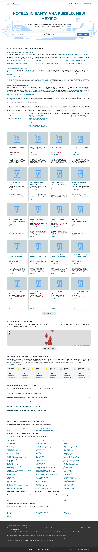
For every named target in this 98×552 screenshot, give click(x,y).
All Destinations (22, 540)
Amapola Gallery (10, 456)
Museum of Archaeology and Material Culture (45, 467)
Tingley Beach (66, 468)
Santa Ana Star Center (68, 454)
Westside (65, 500)
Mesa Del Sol (38, 513)
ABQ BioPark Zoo (11, 443)
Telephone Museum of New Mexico (71, 460)
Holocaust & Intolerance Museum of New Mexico (46, 444)
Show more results (49, 313)
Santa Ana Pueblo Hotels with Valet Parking (38, 128)
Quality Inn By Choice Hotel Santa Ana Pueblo (17, 63)
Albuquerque (10, 510)
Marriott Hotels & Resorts (62, 54)
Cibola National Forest (12, 471)
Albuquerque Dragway (12, 452)
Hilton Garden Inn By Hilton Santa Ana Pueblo (72, 63)
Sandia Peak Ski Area (68, 450)
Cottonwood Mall (11, 478)
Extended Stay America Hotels (27, 55)
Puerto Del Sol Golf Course (41, 485)
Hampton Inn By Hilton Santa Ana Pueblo (16, 64)
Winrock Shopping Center (69, 488)
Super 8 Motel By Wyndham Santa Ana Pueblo (73, 64)
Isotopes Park (38, 454)
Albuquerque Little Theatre (13, 453)
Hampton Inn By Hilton (73, 54)
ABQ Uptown (10, 444)
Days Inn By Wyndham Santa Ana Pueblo (16, 60)
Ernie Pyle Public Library (12, 484)
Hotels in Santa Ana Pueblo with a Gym (37, 125)
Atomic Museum (10, 460)
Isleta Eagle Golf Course (40, 452)
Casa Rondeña (23, 98)
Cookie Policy (46, 549)
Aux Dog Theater (11, 461)
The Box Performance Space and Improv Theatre (74, 461)
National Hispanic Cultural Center (42, 470)
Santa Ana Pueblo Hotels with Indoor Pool (38, 116)
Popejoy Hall (38, 484)
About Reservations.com (12, 540)
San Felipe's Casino (67, 443)
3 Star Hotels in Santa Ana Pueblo (14, 117)
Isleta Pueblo (10, 517)
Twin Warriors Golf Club (68, 475)
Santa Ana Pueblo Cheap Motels (17, 68)
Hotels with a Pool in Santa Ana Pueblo (37, 115)
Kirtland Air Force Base (40, 459)
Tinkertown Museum (67, 471)
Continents (9, 44)
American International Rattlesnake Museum (16, 457)
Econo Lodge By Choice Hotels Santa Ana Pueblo (46, 64)
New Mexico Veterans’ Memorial (42, 477)
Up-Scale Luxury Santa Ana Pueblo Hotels (20, 94)
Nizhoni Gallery (38, 478)
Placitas (37, 516)
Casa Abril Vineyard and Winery (14, 466)
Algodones (9, 512)
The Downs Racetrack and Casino (70, 464)
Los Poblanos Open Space (41, 463)
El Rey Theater (10, 482)
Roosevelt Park (66, 440)
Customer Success (38, 540)
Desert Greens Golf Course (13, 480)
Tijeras (64, 516)
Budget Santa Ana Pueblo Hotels (17, 85)
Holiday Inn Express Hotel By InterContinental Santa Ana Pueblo (75, 61)
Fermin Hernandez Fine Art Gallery (14, 488)
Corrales (9, 516)
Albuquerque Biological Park (13, 447)
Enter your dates (49, 348)
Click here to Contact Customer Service (57, 535)
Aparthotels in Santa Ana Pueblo (57, 117)
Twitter (26, 543)
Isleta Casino (38, 450)
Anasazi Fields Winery (12, 459)
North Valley (10, 74)
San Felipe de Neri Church (69, 442)
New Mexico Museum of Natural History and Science (46, 473)
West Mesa (85, 73)
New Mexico (36, 44)
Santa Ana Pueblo (67, 513)
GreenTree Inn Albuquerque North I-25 (44, 70)
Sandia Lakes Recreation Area (70, 446)
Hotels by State (30, 540)
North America (17, 44)
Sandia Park (66, 512)
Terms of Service (32, 549)
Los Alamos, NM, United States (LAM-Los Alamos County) (47, 428)
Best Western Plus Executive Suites (46, 80)
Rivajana (65, 510)
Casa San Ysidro (11, 468)
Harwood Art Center (31, 90)
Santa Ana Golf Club (67, 452)
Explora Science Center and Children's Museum (17, 485)
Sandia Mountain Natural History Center (72, 447)
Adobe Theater (10, 446)
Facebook (22, 543)
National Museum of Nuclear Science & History (45, 471)
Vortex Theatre (66, 487)
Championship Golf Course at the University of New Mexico (20, 470)
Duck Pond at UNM (40, 90)
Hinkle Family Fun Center (40, 443)
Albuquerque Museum (12, 454)
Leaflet (75, 345)
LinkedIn (39, 543)
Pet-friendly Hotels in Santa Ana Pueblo (79, 116)
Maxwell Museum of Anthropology (42, 466)
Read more (11, 164)
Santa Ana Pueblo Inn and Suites (17, 77)
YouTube (30, 543)
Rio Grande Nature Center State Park (43, 488)
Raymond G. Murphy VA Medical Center (43, 487)
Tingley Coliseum (67, 470)
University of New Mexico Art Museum (71, 478)
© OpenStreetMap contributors (85, 345)
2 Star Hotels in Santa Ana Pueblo (14, 118)
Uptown (81, 90)
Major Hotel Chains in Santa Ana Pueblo (20, 52)
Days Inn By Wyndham (83, 54)
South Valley (66, 515)
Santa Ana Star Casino (68, 453)
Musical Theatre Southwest (41, 468)
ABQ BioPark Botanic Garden (13, 442)
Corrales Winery (10, 477)
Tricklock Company (67, 473)
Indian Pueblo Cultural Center (41, 446)
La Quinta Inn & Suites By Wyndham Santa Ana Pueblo (46, 63)
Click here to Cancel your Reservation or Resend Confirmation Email (22, 535)
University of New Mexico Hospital (70, 481)
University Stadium (67, 482)
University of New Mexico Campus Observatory (73, 480)
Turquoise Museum (51, 90)
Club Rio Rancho (11, 473)
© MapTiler (78, 345)
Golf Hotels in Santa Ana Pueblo (78, 115)
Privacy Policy (40, 549)
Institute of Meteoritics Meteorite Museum (44, 447)
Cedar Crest (10, 515)
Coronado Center (11, 474)
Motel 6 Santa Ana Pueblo (40, 60)
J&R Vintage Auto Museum (41, 456)
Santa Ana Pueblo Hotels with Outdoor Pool (38, 118)
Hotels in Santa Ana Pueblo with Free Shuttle (38, 119)
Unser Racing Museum (68, 485)
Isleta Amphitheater (39, 449)
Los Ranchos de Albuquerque (41, 512)
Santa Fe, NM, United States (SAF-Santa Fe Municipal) (47, 430)
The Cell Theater (67, 463)
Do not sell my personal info (49, 540)
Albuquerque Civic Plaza (12, 449)
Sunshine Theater (67, 459)
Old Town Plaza (38, 480)
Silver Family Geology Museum (70, 456)
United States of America (26, 44)
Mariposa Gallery (39, 464)
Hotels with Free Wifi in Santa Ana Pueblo (38, 123)
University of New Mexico (69, 477)
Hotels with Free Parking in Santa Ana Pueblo (38, 126)
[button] (52, 330)
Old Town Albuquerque (40, 515)
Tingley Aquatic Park (80, 97)
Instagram (35, 543)
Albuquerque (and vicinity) (45, 44)
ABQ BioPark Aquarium (12, 440)
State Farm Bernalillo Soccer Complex (71, 457)
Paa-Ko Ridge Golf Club (40, 481)
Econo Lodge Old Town (29, 70)
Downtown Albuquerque (12, 499)
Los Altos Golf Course (40, 461)
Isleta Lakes (38, 453)
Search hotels (83, 34)
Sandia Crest (66, 444)
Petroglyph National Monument (42, 482)
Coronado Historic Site (12, 475)
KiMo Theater (38, 457)
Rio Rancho (37, 517)
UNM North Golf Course (68, 484)
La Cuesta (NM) (38, 510)
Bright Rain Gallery (11, 463)
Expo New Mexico (11, 487)
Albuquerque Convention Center (14, 450)
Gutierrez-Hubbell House (40, 440)
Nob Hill (72, 90)
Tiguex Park (66, 466)
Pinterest (44, 543)
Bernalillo (9, 513)
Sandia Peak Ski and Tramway (69, 449)
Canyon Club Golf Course (12, 464)
